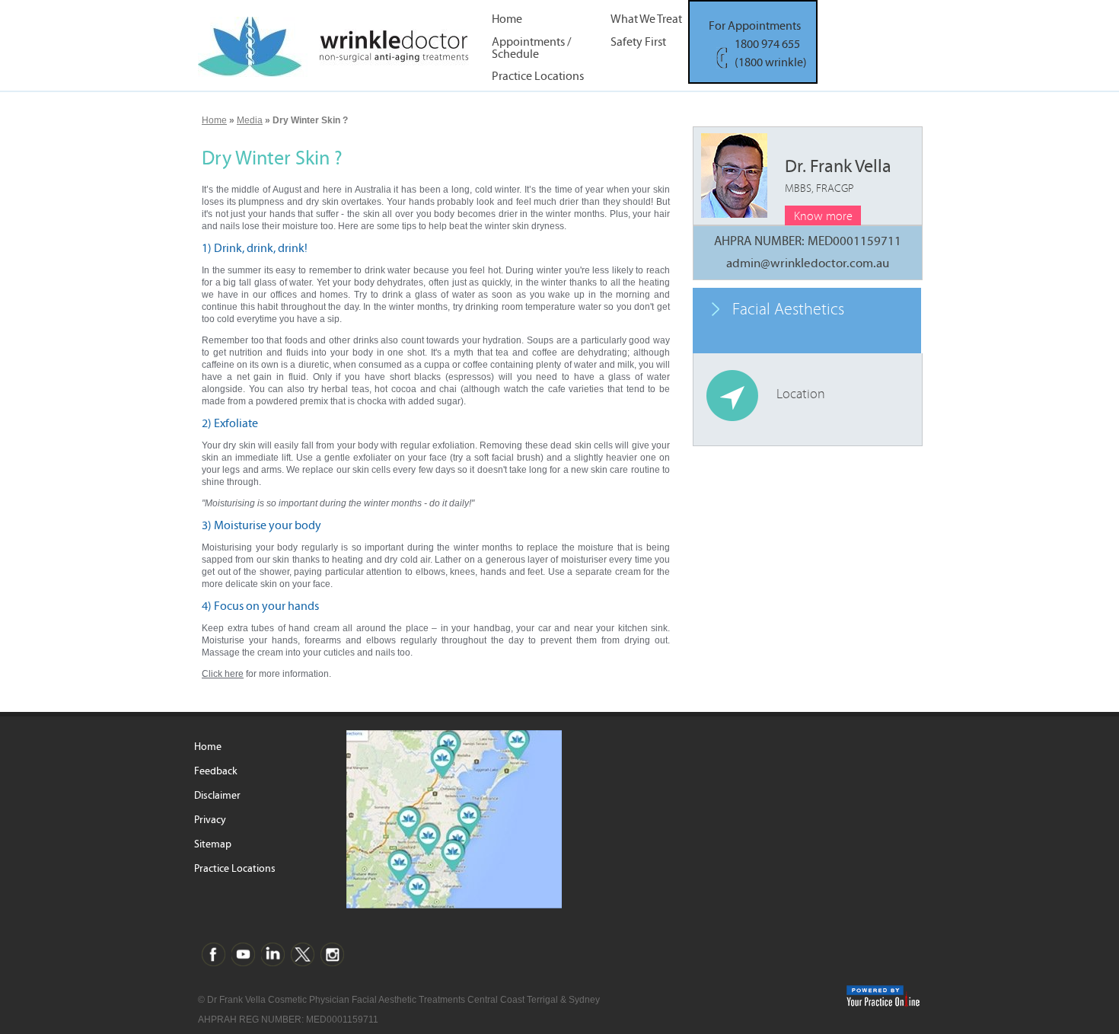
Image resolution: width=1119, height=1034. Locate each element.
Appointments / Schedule (531, 47)
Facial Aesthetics (788, 309)
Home (507, 19)
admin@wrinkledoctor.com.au (807, 263)
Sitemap (212, 844)
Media (250, 120)
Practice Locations (538, 76)
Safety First (638, 42)
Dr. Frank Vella (838, 175)
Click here (223, 674)
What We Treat (646, 19)
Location (800, 394)
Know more (823, 216)
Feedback (216, 771)
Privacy (210, 820)
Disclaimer (217, 796)
